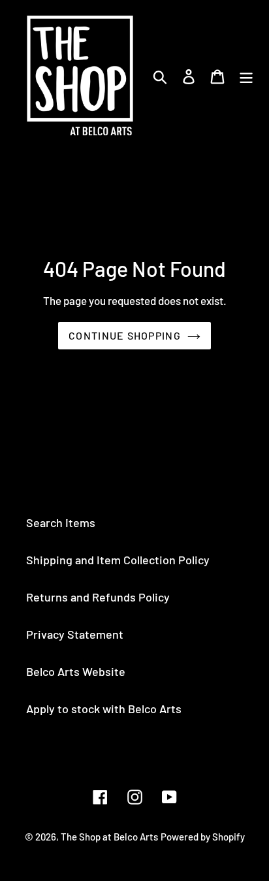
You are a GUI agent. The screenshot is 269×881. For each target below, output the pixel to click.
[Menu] (246, 75)
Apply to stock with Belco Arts (104, 708)
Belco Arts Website (75, 671)
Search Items (60, 522)
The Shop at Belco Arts (109, 836)
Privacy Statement (74, 634)
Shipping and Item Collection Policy (118, 560)
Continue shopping (125, 335)
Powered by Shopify (203, 836)
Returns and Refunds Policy (98, 597)
